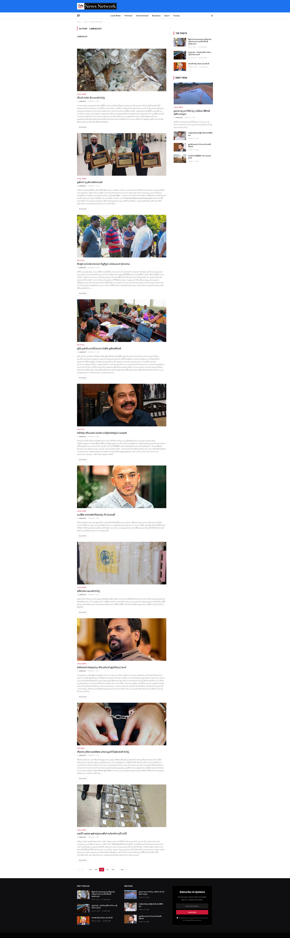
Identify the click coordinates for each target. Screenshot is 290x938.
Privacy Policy (189, 920)
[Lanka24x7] (97, 6)
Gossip (176, 16)
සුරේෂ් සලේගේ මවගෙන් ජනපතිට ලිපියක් (199, 145)
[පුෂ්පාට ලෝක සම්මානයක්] (121, 154)
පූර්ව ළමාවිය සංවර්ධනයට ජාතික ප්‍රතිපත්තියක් (99, 348)
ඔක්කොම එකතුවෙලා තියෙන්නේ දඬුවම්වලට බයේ (101, 667)
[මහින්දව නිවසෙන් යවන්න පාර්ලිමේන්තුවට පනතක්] (121, 405)
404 (90, 869)
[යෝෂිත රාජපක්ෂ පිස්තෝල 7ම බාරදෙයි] (121, 486)
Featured (80, 748)
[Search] (212, 15)
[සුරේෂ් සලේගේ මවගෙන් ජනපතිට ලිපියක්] (180, 147)
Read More (83, 127)
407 (107, 869)
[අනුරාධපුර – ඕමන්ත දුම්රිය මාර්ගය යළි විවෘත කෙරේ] (180, 55)
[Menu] (78, 15)
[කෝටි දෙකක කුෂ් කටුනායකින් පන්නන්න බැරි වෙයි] (121, 805)
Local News (115, 16)
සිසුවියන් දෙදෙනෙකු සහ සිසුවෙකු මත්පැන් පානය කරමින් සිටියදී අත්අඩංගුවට (199, 41)
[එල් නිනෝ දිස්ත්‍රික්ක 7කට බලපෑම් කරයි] (180, 158)
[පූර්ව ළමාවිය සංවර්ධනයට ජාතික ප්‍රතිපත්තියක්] (121, 320)
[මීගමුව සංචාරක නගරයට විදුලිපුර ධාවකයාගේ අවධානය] (121, 236)
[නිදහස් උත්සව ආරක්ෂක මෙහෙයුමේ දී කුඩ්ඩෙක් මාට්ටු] (121, 724)
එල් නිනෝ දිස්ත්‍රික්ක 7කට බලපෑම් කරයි (199, 157)
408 (113, 869)
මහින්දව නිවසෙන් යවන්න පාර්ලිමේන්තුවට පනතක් (102, 432)
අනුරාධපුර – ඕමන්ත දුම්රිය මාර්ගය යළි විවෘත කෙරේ (199, 53)
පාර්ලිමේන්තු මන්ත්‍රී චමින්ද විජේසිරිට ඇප (200, 134)
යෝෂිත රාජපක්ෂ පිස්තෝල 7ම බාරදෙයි (96, 514)
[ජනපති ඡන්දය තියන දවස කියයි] (180, 66)
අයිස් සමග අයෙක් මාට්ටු (88, 591)
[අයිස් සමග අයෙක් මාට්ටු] (121, 563)
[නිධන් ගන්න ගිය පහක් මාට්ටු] (121, 70)
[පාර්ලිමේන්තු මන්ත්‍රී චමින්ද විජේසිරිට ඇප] (180, 135)
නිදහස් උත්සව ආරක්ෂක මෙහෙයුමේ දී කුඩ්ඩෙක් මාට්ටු (103, 751)
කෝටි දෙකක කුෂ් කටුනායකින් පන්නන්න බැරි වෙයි (102, 833)
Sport (167, 16)
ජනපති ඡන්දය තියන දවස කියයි (198, 64)
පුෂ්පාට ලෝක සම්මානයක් (89, 182)
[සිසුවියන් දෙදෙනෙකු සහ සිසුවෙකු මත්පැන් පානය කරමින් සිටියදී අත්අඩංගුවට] (180, 42)
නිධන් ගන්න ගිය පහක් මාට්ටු (91, 97)
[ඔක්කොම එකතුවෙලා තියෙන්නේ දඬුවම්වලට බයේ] (121, 639)
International (142, 16)
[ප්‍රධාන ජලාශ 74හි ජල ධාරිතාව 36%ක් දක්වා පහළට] (193, 93)
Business (156, 16)
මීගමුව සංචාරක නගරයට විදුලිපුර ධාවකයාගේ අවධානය (103, 263)
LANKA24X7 (82, 36)
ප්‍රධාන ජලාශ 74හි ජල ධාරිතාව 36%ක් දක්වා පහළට (192, 112)
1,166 (122, 869)
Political (128, 16)
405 (96, 869)
